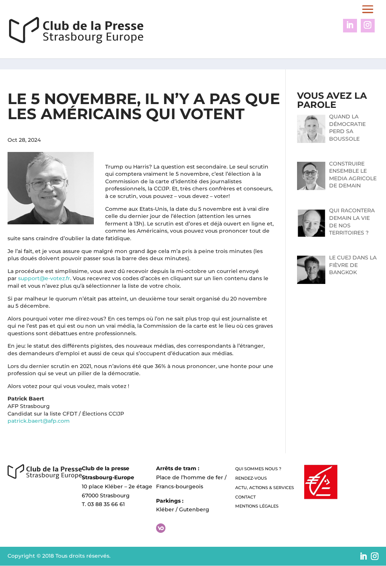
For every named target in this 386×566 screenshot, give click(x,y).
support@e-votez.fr (44, 278)
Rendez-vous (251, 478)
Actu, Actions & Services (264, 487)
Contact (245, 497)
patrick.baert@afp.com (39, 420)
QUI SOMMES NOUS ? (258, 468)
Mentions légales (257, 506)
